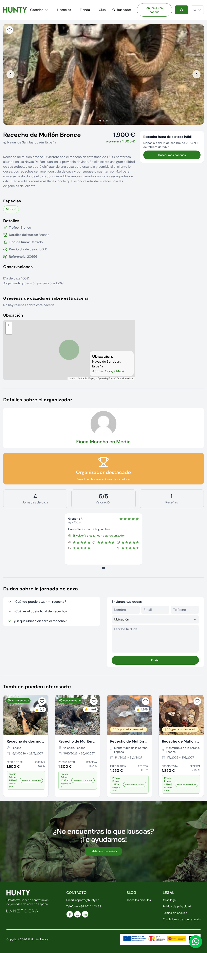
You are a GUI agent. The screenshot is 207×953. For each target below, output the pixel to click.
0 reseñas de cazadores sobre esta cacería (46, 298)
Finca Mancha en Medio (103, 441)
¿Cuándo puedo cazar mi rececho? (40, 601)
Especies (12, 201)
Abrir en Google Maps (108, 371)
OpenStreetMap (125, 378)
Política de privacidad (177, 906)
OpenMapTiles (106, 378)
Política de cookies (175, 913)
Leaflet (72, 378)
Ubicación (13, 315)
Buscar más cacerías (172, 155)
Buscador (124, 10)
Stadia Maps (87, 378)
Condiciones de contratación (182, 919)
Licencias (64, 10)
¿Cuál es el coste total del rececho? (40, 611)
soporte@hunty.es (87, 900)
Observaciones (18, 266)
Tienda (85, 10)
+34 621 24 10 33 (90, 906)
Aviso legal (169, 900)
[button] (9, 325)
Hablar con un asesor (103, 851)
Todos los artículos (139, 900)
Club (102, 10)
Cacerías (36, 10)
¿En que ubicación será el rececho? (40, 621)
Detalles (11, 220)
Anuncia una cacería (154, 10)
